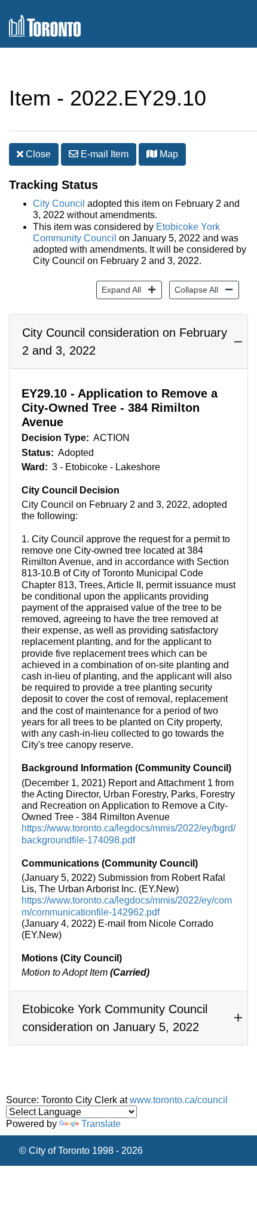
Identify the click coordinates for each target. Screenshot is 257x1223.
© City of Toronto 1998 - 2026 (81, 1151)
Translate (101, 1124)
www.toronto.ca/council (179, 1100)
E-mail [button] (103, 154)
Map (167, 154)
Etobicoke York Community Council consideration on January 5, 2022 (114, 1017)
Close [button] (37, 154)
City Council (59, 203)
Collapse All (193, 289)
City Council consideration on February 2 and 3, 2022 (124, 341)
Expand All (118, 289)
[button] (151, 154)
